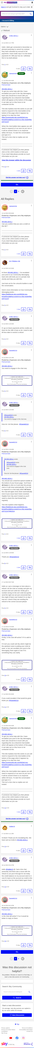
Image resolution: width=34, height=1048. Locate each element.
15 (5, 941)
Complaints (4, 1031)
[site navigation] (2, 2)
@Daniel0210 (8, 415)
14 (5, 886)
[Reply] (29, 68)
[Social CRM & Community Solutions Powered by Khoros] (28, 1044)
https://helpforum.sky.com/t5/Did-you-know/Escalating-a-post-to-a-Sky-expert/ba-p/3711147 (17, 296)
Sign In (32, 2)
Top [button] (18, 1024)
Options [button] (3, 26)
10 (5, 675)
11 (5, 707)
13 (5, 846)
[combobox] (15, 14)
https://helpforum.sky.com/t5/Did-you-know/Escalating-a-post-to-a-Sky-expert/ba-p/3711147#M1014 (17, 509)
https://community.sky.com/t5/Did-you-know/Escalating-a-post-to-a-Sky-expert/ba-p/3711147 (17, 120)
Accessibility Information (26, 1029)
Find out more (6, 85)
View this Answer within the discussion (16, 160)
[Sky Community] (10, 2)
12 (5, 166)
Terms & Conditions (27, 1028)
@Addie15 (9, 869)
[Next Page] (22, 191)
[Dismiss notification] (31, 7)
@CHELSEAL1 (7, 89)
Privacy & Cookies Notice (8, 1029)
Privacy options (5, 1028)
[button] (31, 35)
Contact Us (30, 1031)
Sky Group (4, 1033)
